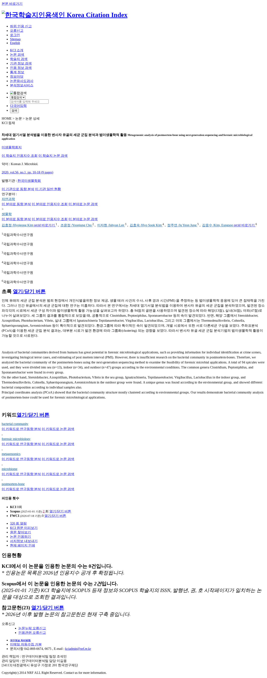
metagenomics (11, 454)
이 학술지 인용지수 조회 (20, 155)
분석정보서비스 (21, 85)
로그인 (15, 35)
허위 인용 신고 (21, 26)
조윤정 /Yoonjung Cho (76, 225)
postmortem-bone (13, 484)
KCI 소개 (16, 50)
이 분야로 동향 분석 (16, 204)
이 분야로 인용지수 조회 (50, 204)
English (15, 43)
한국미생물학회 (29, 180)
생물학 (7, 214)
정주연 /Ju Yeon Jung (182, 225)
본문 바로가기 (12, 3)
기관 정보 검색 (21, 63)
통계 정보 (17, 72)
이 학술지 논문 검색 (53, 155)
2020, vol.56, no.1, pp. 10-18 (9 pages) (27, 172)
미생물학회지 (12, 147)
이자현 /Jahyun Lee (111, 225)
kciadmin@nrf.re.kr (78, 648)
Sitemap (15, 39)
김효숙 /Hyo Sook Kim (146, 225)
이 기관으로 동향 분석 (18, 189)
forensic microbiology (16, 439)
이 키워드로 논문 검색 (58, 429)
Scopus (15, 511)
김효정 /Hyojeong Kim (18, 225)
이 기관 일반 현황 (48, 189)
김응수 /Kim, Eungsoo (218, 225)
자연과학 (8, 199)
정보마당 (16, 76)
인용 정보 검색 (21, 68)
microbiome (9, 469)
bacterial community (15, 424)
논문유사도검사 (21, 81)
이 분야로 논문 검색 (83, 204)
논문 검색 (17, 54)
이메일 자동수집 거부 (26, 644)
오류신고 (16, 30)
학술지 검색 (19, 59)
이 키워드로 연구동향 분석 (21, 429)
